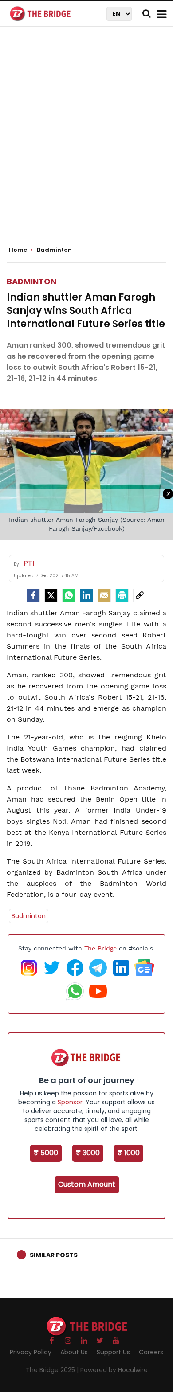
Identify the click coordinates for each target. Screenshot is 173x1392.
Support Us (113, 1352)
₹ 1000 (129, 1153)
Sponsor (70, 1102)
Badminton (31, 281)
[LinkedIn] (86, 595)
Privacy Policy (30, 1352)
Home (18, 250)
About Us (74, 1352)
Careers (151, 1352)
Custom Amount (86, 1184)
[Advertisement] (86, 139)
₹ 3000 (88, 1153)
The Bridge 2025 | (53, 1369)
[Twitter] (51, 595)
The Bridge (100, 948)
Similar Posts (54, 1255)
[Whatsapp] (68, 595)
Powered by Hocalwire (114, 1369)
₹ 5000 (46, 1153)
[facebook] (33, 595)
